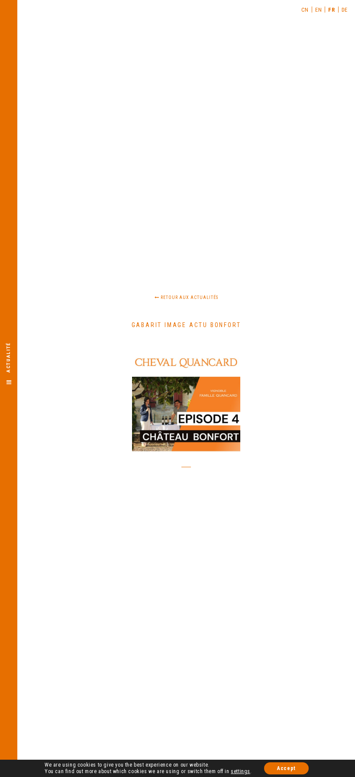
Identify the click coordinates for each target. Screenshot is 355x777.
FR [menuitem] (331, 9)
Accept (286, 768)
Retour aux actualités (188, 297)
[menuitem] (305, 9)
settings (240, 771)
